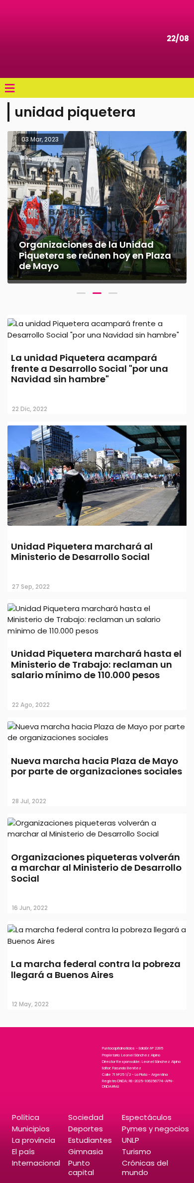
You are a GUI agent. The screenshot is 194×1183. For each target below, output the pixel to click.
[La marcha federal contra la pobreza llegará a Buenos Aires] (97, 941)
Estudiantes (90, 1140)
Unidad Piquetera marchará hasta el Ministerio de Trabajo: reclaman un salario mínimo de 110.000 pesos (96, 664)
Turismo (136, 1151)
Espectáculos (147, 1117)
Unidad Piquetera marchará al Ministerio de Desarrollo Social (82, 551)
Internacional (36, 1163)
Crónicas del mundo (145, 1168)
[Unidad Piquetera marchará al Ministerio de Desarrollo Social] (97, 527)
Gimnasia (85, 1151)
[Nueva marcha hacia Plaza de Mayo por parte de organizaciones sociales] (97, 737)
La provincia (33, 1140)
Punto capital (81, 1168)
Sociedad (85, 1117)
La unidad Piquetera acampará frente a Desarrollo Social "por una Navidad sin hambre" (89, 368)
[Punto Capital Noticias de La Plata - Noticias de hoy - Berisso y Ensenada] (37, 39)
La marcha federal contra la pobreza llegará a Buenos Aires (96, 969)
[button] (81, 293)
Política (25, 1117)
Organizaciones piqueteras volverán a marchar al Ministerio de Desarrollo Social (96, 868)
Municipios (31, 1128)
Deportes (85, 1128)
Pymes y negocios (155, 1128)
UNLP (130, 1140)
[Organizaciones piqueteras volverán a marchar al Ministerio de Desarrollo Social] (97, 834)
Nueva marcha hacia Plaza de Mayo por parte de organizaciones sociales (96, 766)
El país (23, 1151)
